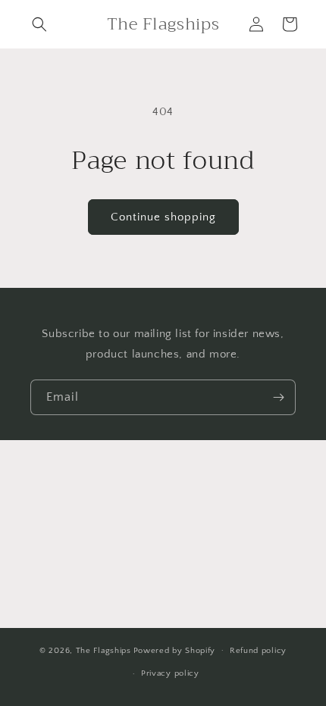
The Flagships (103, 649)
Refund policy (258, 650)
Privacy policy (170, 673)
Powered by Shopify (174, 649)
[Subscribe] (278, 397)
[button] (39, 24)
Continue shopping (163, 217)
